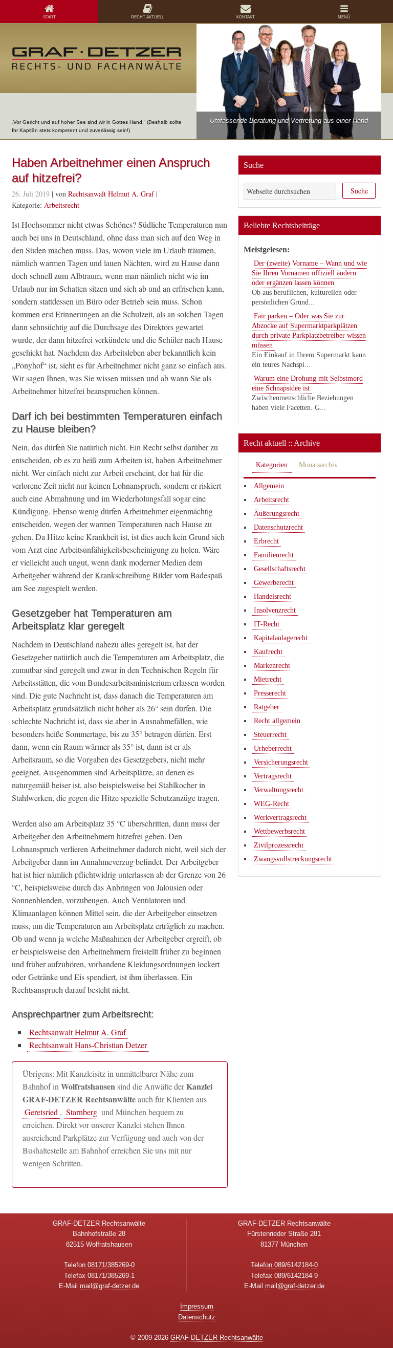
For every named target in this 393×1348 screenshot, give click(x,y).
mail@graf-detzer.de (109, 1286)
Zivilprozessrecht (278, 845)
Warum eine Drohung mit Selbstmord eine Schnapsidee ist (307, 383)
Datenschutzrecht (278, 527)
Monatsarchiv (318, 465)
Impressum (196, 1306)
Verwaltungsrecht (278, 790)
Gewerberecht (274, 582)
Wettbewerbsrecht (279, 831)
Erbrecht (266, 541)
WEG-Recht (271, 804)
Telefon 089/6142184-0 (284, 1265)
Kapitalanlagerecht (281, 638)
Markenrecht (272, 665)
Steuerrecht (270, 734)
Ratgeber (266, 707)
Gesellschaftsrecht (279, 569)
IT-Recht (266, 624)
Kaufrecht (268, 652)
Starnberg (81, 1111)
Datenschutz (196, 1317)
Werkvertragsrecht (280, 817)
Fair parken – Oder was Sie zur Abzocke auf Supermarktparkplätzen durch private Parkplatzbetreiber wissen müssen (309, 330)
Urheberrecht (273, 748)
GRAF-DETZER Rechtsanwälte (216, 1337)
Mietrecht (267, 679)
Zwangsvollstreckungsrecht (293, 859)
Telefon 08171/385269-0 (99, 1265)
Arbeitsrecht (61, 205)
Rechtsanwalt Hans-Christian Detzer (88, 1044)
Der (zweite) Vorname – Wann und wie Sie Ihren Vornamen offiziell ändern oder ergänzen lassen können (309, 273)
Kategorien (272, 465)
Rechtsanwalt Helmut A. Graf (77, 1032)
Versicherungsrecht (281, 762)
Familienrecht (274, 555)
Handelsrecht (272, 596)
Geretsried (41, 1111)
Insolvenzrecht (275, 610)
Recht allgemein (277, 721)
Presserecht (270, 693)
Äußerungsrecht (276, 513)
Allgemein (269, 486)
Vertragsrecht (273, 776)
